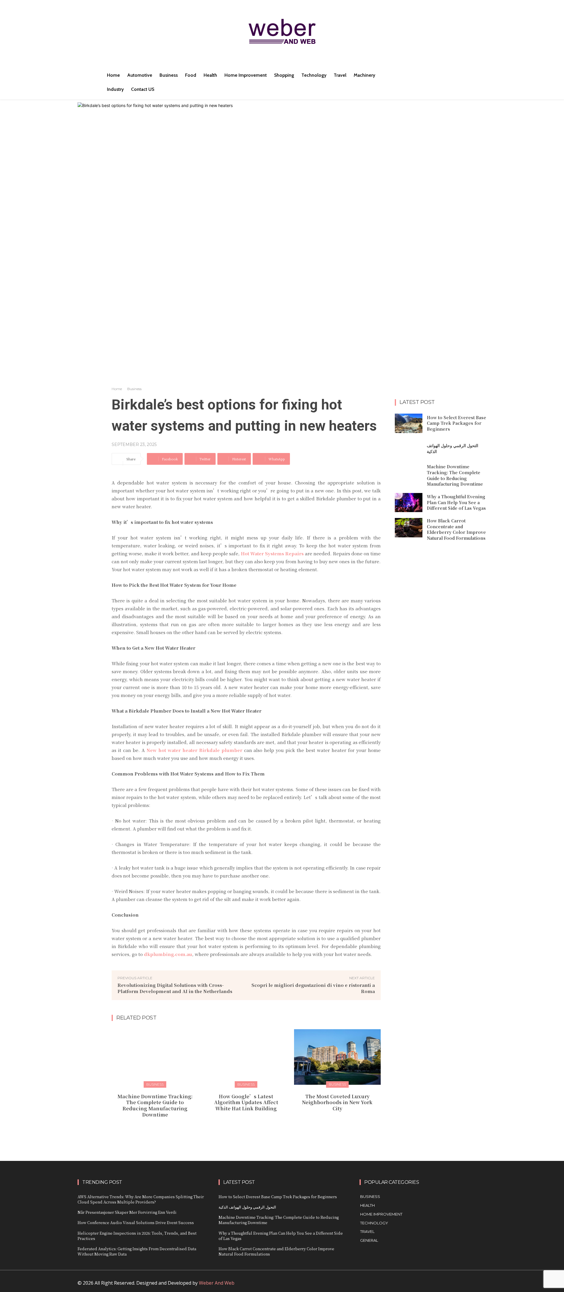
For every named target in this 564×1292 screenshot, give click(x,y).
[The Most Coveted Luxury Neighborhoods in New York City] (337, 1057)
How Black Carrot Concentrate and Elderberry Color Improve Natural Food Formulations (456, 529)
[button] (414, 75)
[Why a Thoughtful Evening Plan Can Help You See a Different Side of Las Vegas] (408, 502)
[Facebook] (414, 1285)
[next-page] (250, 1127)
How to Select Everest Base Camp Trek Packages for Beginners (456, 423)
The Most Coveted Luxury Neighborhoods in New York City (337, 1102)
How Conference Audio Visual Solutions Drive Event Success (136, 1222)
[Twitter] (454, 1285)
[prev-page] (240, 1127)
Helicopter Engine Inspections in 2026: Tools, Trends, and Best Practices (137, 1235)
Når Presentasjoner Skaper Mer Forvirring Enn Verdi (127, 1212)
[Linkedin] (427, 1285)
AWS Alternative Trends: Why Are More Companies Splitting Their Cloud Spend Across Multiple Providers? (141, 1199)
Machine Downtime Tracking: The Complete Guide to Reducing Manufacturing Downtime (155, 1105)
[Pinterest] (441, 1285)
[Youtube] (467, 1285)
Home (117, 389)
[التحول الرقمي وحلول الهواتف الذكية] (408, 448)
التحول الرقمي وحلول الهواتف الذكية (452, 448)
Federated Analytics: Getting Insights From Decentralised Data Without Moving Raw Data (137, 1251)
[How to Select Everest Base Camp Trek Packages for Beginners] (408, 423)
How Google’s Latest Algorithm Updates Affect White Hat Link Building (246, 1102)
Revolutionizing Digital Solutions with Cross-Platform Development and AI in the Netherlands (175, 988)
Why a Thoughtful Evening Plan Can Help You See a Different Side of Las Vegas (456, 502)
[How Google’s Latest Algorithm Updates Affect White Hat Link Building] (246, 1057)
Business (134, 389)
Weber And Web (216, 1283)
